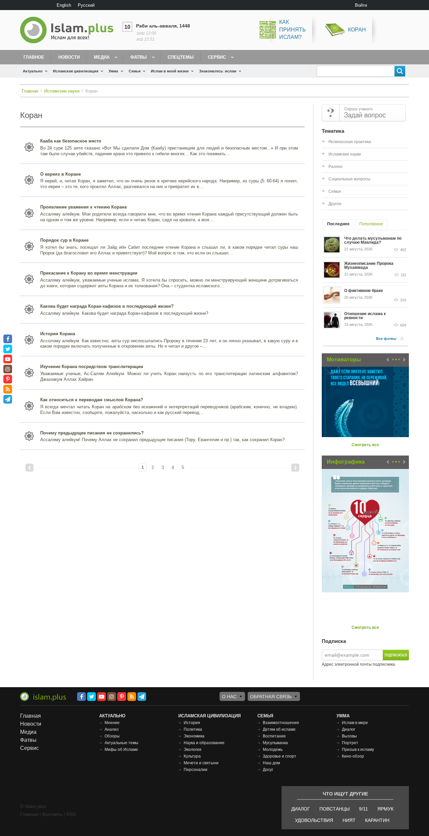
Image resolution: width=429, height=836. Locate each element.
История (192, 722)
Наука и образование (204, 742)
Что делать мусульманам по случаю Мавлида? (373, 240)
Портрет (350, 742)
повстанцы (334, 809)
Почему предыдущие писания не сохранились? (92, 432)
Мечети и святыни (201, 763)
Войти (361, 5)
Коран (357, 30)
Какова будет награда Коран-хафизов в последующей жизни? (107, 306)
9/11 (363, 809)
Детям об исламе (279, 729)
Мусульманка (275, 742)
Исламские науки (61, 91)
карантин (377, 820)
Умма (113, 71)
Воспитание (274, 736)
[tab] (338, 224)
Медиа (102, 57)
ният (349, 820)
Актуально (33, 71)
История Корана (57, 333)
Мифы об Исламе (121, 749)
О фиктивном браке (363, 291)
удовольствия (314, 820)
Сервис (217, 57)
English (64, 5)
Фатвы (138, 57)
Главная (30, 91)
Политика (193, 729)
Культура (192, 756)
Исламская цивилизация (75, 71)
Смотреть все (365, 444)
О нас (229, 696)
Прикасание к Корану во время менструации (88, 273)
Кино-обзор (353, 756)
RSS (71, 814)
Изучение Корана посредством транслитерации (91, 366)
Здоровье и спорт (279, 756)
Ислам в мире (355, 722)
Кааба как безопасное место (70, 140)
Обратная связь (271, 696)
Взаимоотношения (281, 722)
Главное (33, 57)
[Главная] (69, 30)
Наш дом (271, 763)
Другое (335, 203)
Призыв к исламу (358, 749)
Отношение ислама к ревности (365, 316)
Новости (69, 57)
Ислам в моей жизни (170, 71)
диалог (300, 809)
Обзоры (112, 736)
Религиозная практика (349, 141)
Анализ (112, 729)
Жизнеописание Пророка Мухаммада (368, 265)
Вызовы (349, 736)
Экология (192, 749)
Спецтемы (181, 57)
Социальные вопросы (349, 179)
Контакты (52, 814)
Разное (335, 166)
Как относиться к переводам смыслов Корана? (91, 399)
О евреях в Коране (60, 174)
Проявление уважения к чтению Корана (83, 207)
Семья (134, 71)
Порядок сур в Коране (64, 240)
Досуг (268, 769)
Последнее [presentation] (338, 224)
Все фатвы (386, 339)
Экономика (194, 736)
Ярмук (385, 809)
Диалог (348, 729)
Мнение (112, 722)
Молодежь (273, 749)
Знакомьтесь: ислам (217, 71)
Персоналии (195, 769)
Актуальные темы (121, 742)
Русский (86, 5)
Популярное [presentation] (371, 224)
